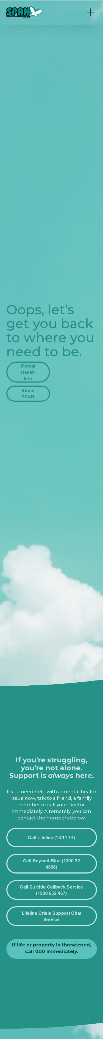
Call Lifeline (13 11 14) (51, 837)
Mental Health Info (28, 372)
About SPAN (28, 393)
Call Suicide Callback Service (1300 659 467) (51, 890)
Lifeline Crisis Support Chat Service (52, 916)
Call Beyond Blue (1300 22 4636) (51, 863)
